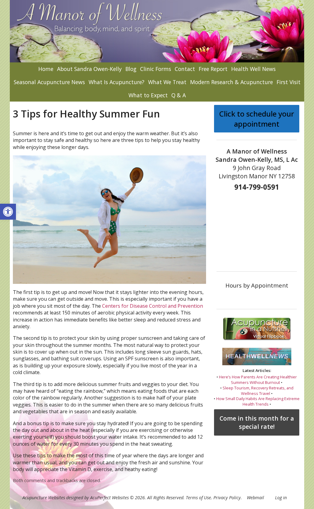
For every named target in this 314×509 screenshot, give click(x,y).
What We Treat (167, 82)
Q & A (178, 95)
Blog (130, 68)
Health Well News (253, 68)
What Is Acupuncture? (116, 82)
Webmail (255, 497)
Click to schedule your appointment (256, 119)
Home (45, 68)
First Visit (289, 82)
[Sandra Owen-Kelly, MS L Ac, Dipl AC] (157, 31)
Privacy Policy (227, 497)
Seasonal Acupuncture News (49, 82)
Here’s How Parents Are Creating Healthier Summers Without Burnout (258, 379)
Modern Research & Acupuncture (231, 82)
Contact (185, 68)
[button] (8, 212)
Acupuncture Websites (43, 497)
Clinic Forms (155, 68)
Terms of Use (198, 497)
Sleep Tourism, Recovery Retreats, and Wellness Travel (258, 390)
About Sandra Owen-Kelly (89, 68)
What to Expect (148, 95)
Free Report (213, 68)
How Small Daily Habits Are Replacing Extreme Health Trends (258, 401)
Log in (281, 497)
